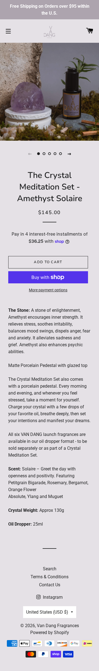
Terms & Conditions (49, 576)
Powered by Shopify (49, 632)
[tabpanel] (49, 91)
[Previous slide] (30, 154)
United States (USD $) (47, 612)
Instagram (52, 597)
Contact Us (49, 584)
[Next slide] (69, 154)
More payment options (48, 290)
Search (49, 568)
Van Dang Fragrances (58, 625)
